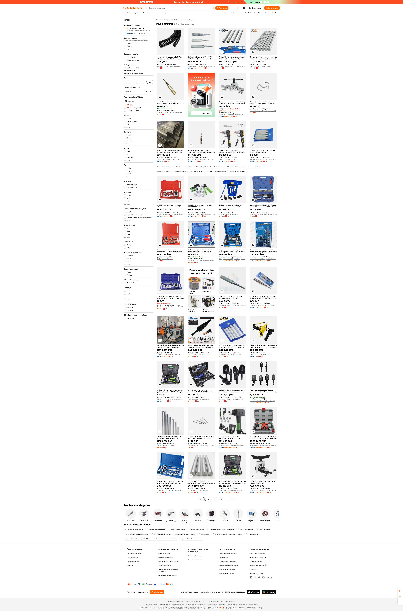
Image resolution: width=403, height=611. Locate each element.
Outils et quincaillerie (170, 20)
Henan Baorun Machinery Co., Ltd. (261, 354)
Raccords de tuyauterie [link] (188, 20)
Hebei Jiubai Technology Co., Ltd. (198, 399)
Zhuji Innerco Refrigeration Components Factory (232, 305)
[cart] (244, 8)
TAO (218, 601)
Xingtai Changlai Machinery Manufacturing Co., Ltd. (170, 354)
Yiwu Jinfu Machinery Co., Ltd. (228, 214)
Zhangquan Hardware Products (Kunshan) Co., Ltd (170, 159)
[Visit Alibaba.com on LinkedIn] (255, 577)
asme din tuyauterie (165, 171)
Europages (232, 601)
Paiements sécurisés (164, 553)
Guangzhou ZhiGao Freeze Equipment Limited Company (201, 214)
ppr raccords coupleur (239, 171)
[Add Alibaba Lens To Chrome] (157, 592)
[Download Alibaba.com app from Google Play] (269, 592)
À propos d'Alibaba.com (135, 549)
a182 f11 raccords (265, 529)
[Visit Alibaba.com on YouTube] (267, 577)
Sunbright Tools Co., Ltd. (165, 259)
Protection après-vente (165, 565)
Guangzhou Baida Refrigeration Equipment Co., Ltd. (263, 305)
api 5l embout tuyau (165, 166)
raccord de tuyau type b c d (253, 166)
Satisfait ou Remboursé (165, 557)
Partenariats (253, 569)
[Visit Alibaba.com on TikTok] (272, 577)
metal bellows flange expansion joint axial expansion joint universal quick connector (152, 539)
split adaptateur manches (135, 529)
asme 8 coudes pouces (246, 529)
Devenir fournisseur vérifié (258, 565)
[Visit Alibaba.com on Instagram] (263, 577)
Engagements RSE (133, 561)
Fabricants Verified (194, 556)
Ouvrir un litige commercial (227, 561)
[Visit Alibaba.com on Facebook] (251, 577)
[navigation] (138, 260)
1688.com (180, 601)
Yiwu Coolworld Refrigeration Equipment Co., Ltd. (263, 159)
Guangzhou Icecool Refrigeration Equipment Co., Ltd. (263, 214)
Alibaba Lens (136, 592)
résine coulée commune (178, 529)
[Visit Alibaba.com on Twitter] (259, 577)
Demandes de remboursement (229, 565)
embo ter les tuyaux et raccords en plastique (228, 534)
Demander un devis (194, 560)
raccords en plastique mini (157, 529)
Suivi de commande (256, 561)
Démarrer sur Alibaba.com (258, 557)
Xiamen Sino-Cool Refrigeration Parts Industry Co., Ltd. (263, 259)
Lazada (201, 601)
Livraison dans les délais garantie (168, 561)
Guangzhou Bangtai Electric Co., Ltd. (168, 66)
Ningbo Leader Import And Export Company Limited (201, 159)
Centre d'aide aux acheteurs (228, 553)
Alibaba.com (240, 592)
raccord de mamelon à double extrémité (222, 529)
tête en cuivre (205, 534)
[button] (212, 8)
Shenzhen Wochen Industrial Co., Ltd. (231, 399)
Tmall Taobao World (191, 601)
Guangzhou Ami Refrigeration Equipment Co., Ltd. (201, 260)
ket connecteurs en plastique (186, 534)
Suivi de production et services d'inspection (168, 570)
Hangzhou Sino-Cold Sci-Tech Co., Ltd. (262, 401)
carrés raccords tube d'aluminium (138, 534)
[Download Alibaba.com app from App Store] (253, 592)
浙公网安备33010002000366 (236, 608)
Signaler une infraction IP (227, 569)
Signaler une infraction (226, 573)
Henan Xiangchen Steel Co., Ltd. (260, 66)
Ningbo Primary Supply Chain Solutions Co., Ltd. (170, 214)
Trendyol (224, 601)
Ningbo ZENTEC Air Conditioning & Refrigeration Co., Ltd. (201, 66)
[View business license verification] (220, 608)
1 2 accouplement (253, 534)
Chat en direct (223, 557)
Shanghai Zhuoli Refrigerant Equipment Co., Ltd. (232, 259)
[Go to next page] (234, 499)
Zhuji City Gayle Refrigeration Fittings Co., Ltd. (170, 112)
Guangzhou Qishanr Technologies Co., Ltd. (232, 114)
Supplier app (193, 592)
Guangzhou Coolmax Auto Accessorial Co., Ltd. (232, 354)
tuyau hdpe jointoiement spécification (207, 166)
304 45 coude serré (198, 171)
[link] (400, 591)
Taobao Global (210, 601)
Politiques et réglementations (167, 575)
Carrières (130, 565)
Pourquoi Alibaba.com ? (134, 553)
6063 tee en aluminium (232, 166)
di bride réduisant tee (197, 529)
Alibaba (158, 20)
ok (150, 82)
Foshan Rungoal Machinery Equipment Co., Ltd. (232, 66)
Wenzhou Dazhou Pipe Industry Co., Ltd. (263, 111)
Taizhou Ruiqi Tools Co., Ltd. (228, 159)
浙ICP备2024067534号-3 (255, 608)
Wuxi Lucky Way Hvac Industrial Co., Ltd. (170, 307)
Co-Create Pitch (132, 557)
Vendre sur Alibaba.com (257, 553)
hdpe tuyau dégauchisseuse (218, 171)
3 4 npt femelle (181, 171)
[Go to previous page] (200, 499)
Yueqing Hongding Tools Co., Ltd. (198, 354)
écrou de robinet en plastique (162, 534)
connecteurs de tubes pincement (193, 539)
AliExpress (171, 601)
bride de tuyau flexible (183, 166)
